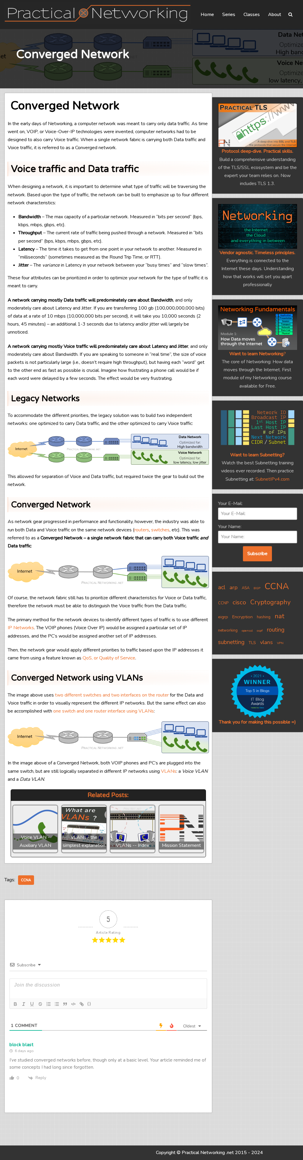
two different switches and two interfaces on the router (112, 695)
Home (207, 14)
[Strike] (40, 1004)
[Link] (82, 1004)
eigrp (223, 617)
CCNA (26, 880)
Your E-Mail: (230, 503)
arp (234, 587)
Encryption (242, 617)
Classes (252, 14)
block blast (21, 1045)
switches (160, 530)
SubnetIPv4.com (272, 479)
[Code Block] (73, 1004)
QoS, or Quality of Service (109, 658)
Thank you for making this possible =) (257, 722)
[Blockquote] (65, 1004)
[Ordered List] (48, 1004)
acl (221, 587)
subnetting (231, 642)
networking (228, 630)
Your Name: (229, 526)
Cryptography (270, 602)
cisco (239, 602)
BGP (257, 588)
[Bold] (15, 1004)
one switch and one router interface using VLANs (103, 711)
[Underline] (32, 1004)
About (274, 14)
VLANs (168, 771)
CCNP (223, 603)
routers (141, 530)
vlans (266, 642)
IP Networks (21, 627)
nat (279, 616)
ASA (245, 588)
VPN (280, 643)
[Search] (290, 14)
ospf (260, 630)
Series (228, 14)
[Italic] (24, 1004)
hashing (263, 617)
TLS (252, 643)
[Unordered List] (57, 1004)
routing (275, 630)
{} (89, 1003)
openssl (247, 630)
